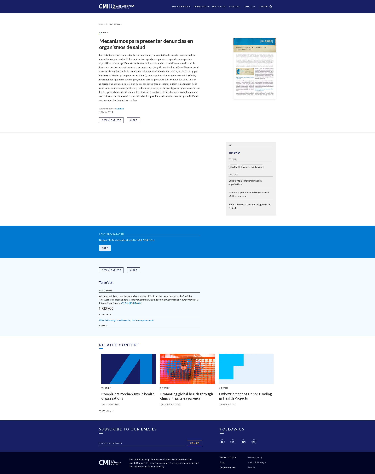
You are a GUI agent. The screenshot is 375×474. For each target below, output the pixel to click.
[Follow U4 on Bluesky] (243, 442)
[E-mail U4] (254, 442)
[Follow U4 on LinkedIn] (232, 442)
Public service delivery (251, 167)
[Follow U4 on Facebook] (222, 442)
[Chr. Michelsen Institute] (110, 463)
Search (264, 6)
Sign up (194, 443)
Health (233, 167)
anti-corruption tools (143, 320)
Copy (105, 248)
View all (105, 411)
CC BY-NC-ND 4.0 (130, 303)
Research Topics (181, 6)
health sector (124, 320)
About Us (249, 6)
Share (133, 120)
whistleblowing (107, 320)
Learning (234, 6)
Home (102, 24)
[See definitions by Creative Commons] (106, 309)
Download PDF (111, 120)
